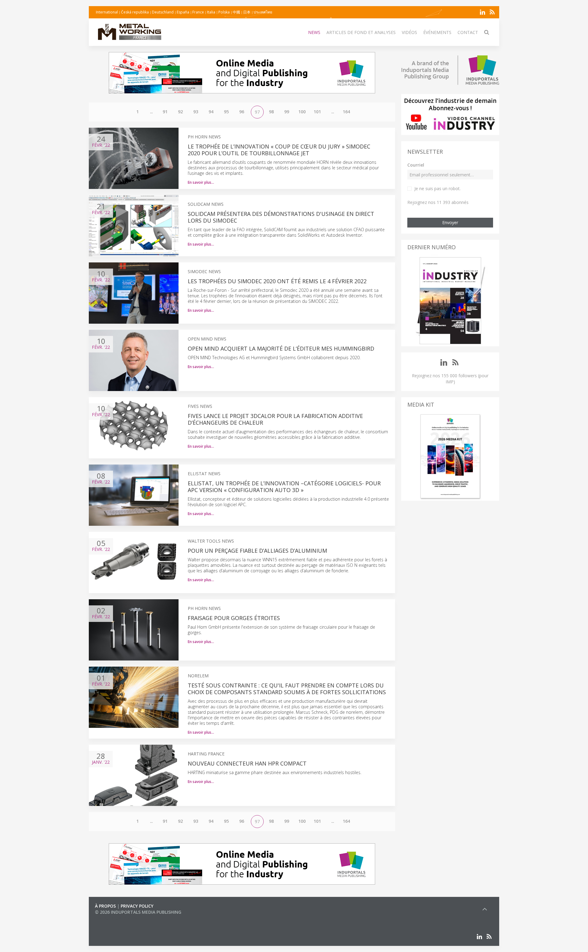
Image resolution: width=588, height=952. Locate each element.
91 (165, 112)
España (183, 12)
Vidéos (409, 32)
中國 (236, 12)
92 (180, 112)
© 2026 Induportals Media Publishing (138, 912)
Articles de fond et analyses (361, 32)
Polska (224, 12)
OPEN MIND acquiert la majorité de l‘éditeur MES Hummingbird (281, 348)
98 (271, 112)
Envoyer (450, 222)
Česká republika (135, 12)
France (198, 12)
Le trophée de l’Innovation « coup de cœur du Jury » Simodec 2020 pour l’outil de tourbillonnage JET (279, 150)
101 (317, 112)
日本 (247, 12)
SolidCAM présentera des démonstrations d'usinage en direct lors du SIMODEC (281, 217)
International (107, 12)
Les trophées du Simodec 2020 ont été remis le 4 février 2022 (277, 281)
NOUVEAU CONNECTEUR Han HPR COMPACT (247, 763)
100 (302, 112)
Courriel (415, 165)
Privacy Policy (137, 906)
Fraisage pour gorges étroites (234, 618)
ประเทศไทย (263, 12)
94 (211, 112)
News (314, 32)
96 (241, 112)
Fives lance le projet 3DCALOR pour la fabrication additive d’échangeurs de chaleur (275, 419)
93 (195, 112)
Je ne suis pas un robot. (437, 188)
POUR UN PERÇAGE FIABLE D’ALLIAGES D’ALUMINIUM (257, 550)
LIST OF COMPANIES (116, 918)
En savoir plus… (201, 182)
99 (286, 112)
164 (346, 112)
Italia (211, 12)
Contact (468, 32)
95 (226, 112)
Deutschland (163, 12)
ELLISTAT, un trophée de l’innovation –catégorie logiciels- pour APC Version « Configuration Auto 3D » (284, 487)
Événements (437, 32)
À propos (105, 906)
